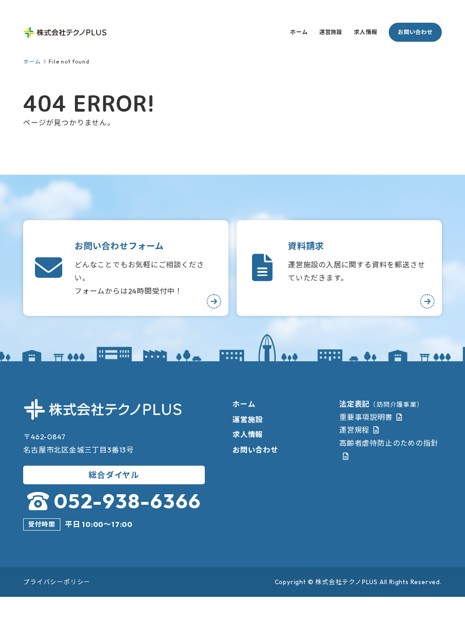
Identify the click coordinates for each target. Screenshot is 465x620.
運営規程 (354, 429)
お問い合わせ (415, 32)
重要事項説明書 (366, 417)
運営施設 (330, 32)
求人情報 (365, 32)
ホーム (298, 32)
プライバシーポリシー (56, 582)
